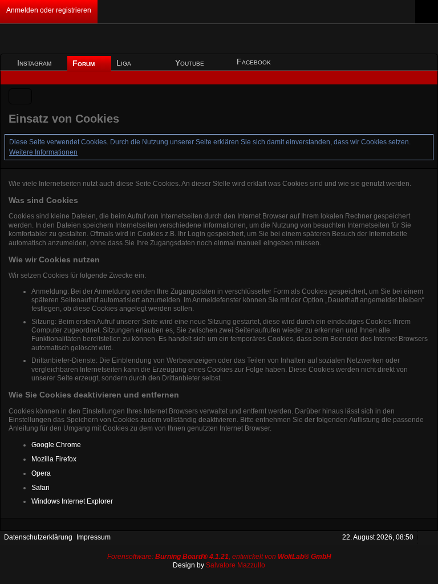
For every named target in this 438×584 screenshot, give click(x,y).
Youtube (189, 62)
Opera (41, 473)
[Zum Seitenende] (425, 77)
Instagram (34, 62)
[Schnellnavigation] (409, 77)
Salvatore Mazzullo (235, 565)
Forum (84, 63)
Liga (124, 62)
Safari (40, 488)
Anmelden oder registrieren (48, 10)
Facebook (253, 61)
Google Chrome (56, 445)
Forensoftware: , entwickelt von (219, 557)
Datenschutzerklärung (38, 537)
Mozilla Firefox (53, 459)
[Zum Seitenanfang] (426, 537)
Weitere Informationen (43, 152)
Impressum (93, 537)
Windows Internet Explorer (72, 501)
